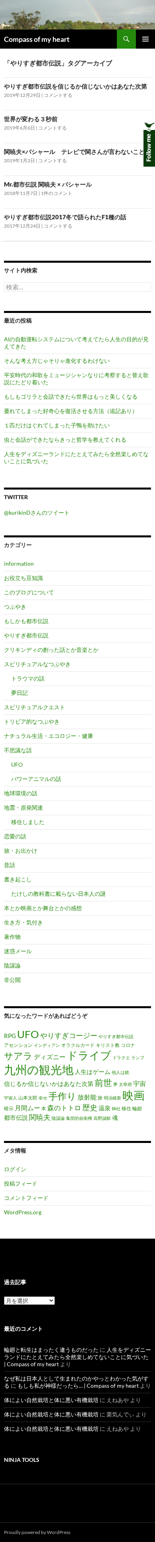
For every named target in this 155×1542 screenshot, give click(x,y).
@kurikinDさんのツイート (37, 512)
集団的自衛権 (79, 1118)
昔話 (9, 864)
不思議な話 (18, 750)
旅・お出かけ (20, 850)
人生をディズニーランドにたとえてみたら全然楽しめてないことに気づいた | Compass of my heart (77, 1356)
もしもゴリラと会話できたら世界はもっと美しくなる (71, 396)
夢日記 (19, 692)
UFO (17, 764)
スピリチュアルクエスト (34, 707)
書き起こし (18, 879)
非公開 (12, 979)
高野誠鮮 (102, 1118)
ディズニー (50, 1056)
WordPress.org (22, 1212)
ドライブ (89, 1055)
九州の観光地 (39, 1069)
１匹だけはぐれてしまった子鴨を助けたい (57, 425)
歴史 (89, 1107)
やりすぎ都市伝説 (26, 635)
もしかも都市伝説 (26, 621)
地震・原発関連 (23, 807)
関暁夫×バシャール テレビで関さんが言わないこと (74, 151)
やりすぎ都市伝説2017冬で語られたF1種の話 (65, 216)
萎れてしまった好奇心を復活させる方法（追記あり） (71, 410)
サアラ (18, 1055)
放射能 (87, 1097)
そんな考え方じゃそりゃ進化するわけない (57, 360)
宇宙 (139, 1083)
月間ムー (27, 1107)
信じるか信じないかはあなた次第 (48, 1083)
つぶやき (15, 606)
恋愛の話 (15, 836)
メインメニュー (145, 39)
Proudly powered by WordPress (37, 1532)
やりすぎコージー (68, 1035)
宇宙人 (10, 1097)
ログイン (15, 1169)
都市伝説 (16, 1117)
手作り (62, 1095)
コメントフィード (26, 1197)
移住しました (28, 821)
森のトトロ (64, 1108)
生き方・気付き (23, 922)
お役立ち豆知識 (23, 577)
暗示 (9, 1108)
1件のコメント (56, 193)
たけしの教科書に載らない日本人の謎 (58, 893)
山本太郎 (27, 1098)
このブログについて (29, 592)
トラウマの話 (28, 678)
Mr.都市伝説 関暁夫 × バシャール (48, 184)
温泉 (104, 1108)
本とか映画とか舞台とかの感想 (43, 908)
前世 (103, 1082)
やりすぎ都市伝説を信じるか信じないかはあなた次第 (75, 86)
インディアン (47, 1045)
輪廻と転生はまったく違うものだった (51, 1349)
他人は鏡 (120, 1072)
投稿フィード (20, 1183)
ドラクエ (121, 1057)
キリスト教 (108, 1045)
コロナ (128, 1045)
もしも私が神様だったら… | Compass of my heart (78, 1385)
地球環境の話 (20, 793)
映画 (133, 1095)
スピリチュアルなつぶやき (37, 664)
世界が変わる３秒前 (31, 118)
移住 (126, 1108)
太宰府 (125, 1084)
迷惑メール (18, 951)
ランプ (137, 1057)
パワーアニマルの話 (36, 778)
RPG (10, 1036)
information (19, 563)
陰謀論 (12, 965)
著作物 (12, 936)
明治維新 (112, 1097)
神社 (116, 1108)
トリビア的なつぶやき (32, 721)
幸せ (43, 1097)
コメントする (58, 95)
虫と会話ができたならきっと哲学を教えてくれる (65, 439)
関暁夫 (39, 1117)
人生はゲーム (92, 1071)
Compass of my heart (37, 39)
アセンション (18, 1045)
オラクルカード (78, 1045)
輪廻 (137, 1108)
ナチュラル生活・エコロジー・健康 (48, 735)
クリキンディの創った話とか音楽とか (51, 649)
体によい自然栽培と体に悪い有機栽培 (51, 1399)
